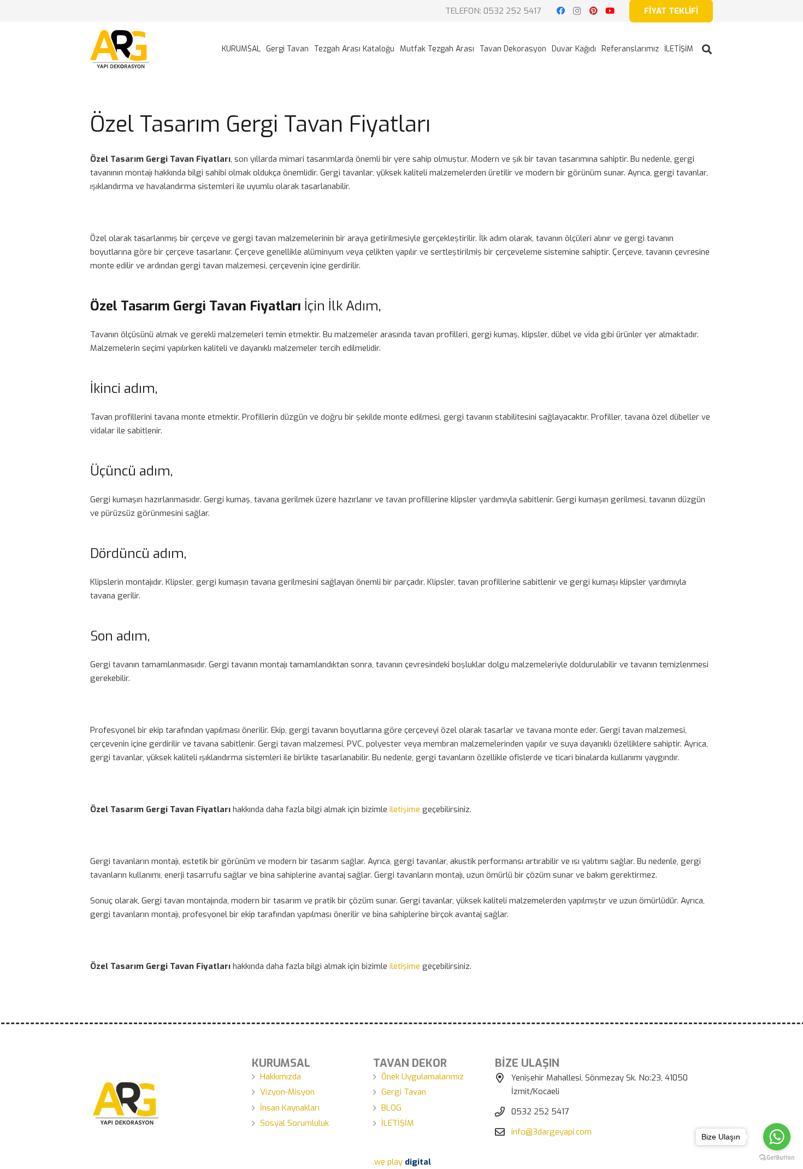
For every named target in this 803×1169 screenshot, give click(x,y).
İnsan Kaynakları (290, 1107)
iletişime (404, 809)
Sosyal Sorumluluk (294, 1123)
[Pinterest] (593, 11)
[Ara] (707, 49)
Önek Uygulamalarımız (422, 1076)
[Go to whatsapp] (776, 1136)
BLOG (391, 1107)
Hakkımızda (280, 1076)
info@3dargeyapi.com (551, 1131)
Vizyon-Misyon (287, 1091)
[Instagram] (577, 11)
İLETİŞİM (397, 1123)
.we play (402, 1161)
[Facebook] (560, 11)
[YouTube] (609, 11)
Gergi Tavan (403, 1091)
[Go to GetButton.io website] (776, 1157)
